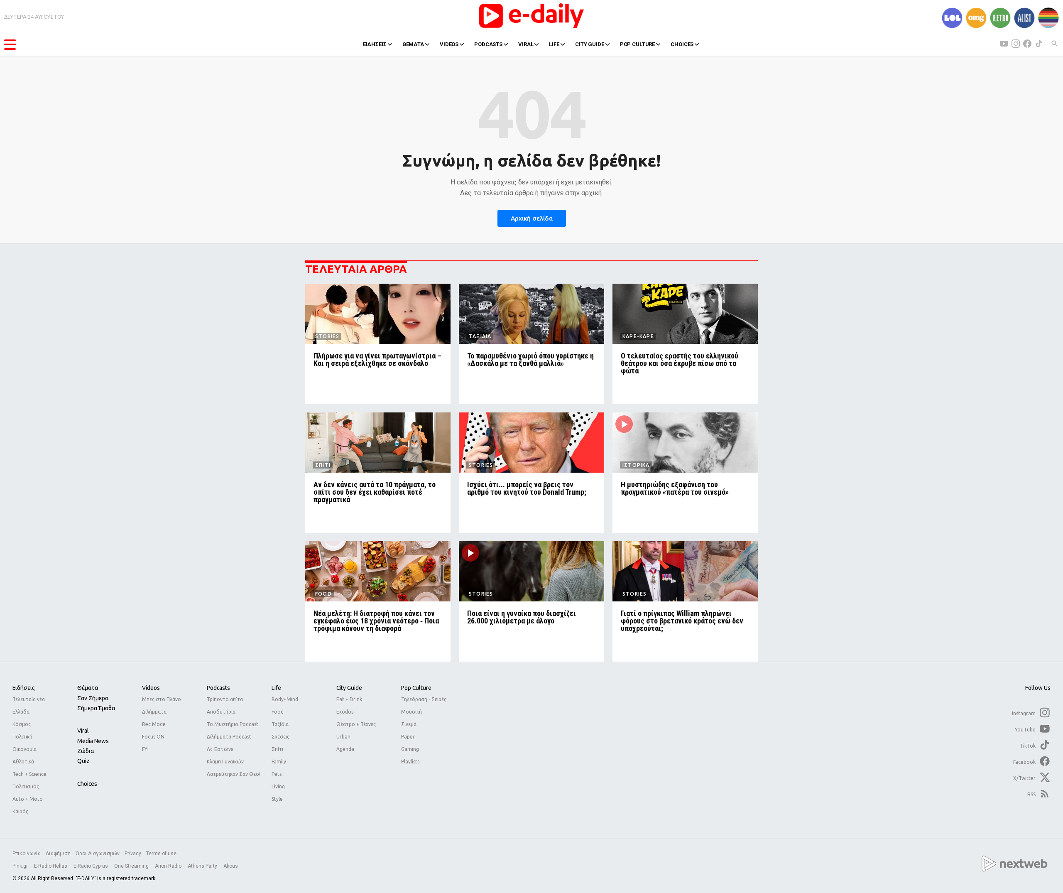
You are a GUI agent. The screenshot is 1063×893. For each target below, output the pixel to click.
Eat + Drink (349, 699)
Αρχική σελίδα (532, 218)
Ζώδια (85, 751)
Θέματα (87, 687)
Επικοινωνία (26, 853)
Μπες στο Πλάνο (161, 699)
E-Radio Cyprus (91, 866)
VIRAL (525, 44)
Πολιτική (22, 736)
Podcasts (218, 687)
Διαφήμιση (58, 853)
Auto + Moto (27, 799)
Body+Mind (285, 699)
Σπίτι (277, 749)
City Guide (349, 687)
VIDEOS (449, 44)
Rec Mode (154, 724)
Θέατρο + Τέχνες (356, 724)
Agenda (345, 749)
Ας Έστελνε (220, 749)
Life (276, 687)
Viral (83, 730)
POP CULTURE (637, 44)
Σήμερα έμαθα (96, 708)
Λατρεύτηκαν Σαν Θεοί (233, 774)
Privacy (133, 853)
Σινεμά (408, 724)
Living (278, 786)
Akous (230, 866)
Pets (277, 774)
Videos (151, 687)
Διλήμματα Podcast (229, 736)
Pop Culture (416, 687)
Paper (408, 736)
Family (279, 761)
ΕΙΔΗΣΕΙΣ (375, 44)
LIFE (554, 44)
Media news (93, 741)
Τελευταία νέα (28, 699)
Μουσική (411, 711)
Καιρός (20, 811)
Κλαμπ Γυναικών (225, 761)
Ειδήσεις (23, 687)
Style (277, 799)
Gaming (410, 749)
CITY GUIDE (589, 44)
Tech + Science (29, 774)
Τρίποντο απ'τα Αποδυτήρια (225, 705)
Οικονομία (24, 749)
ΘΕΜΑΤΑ (413, 44)
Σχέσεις (280, 736)
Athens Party (203, 866)
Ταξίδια (280, 724)
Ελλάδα (20, 711)
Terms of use (161, 853)
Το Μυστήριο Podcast (232, 724)
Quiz (83, 761)
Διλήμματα (154, 711)
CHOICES (682, 44)
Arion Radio (169, 866)
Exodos (344, 711)
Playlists (410, 761)
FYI (145, 749)
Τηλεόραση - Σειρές (423, 699)
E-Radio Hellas (51, 866)
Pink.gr (20, 866)
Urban (343, 736)
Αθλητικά (23, 761)
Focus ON (153, 736)
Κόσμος (21, 724)
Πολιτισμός (25, 786)
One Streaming (132, 866)
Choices (87, 783)
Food (278, 711)
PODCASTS (488, 44)
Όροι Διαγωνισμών (98, 853)
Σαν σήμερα (92, 698)
